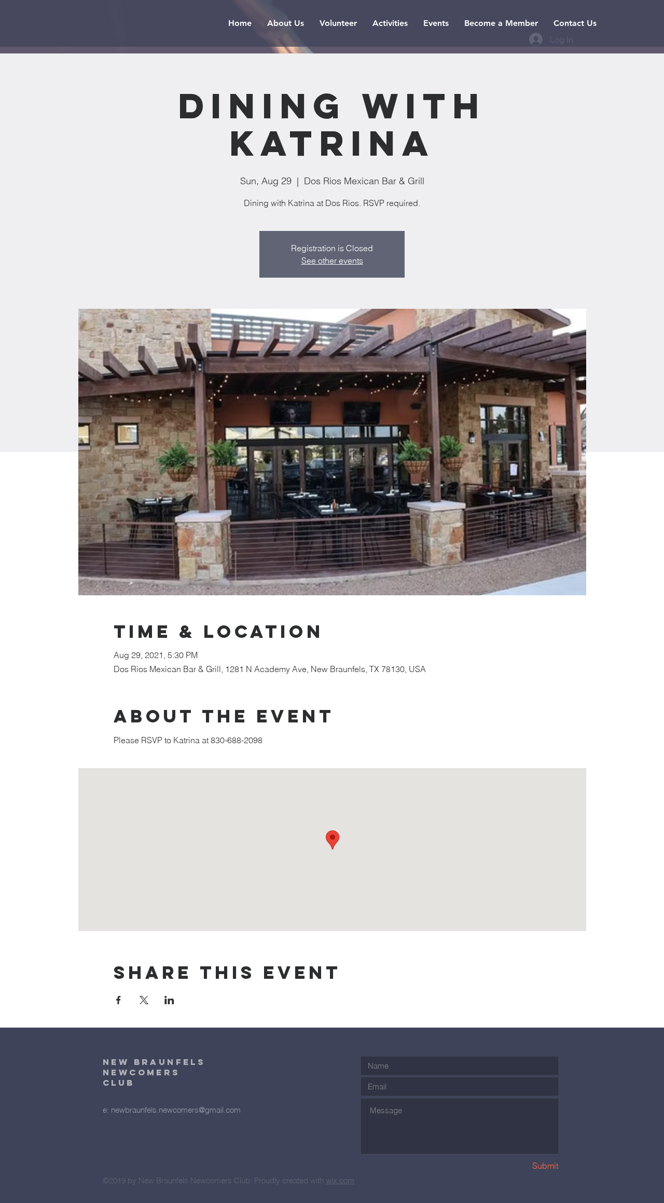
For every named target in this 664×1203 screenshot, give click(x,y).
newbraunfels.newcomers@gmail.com (176, 1110)
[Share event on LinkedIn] (169, 1000)
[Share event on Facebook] (118, 1000)
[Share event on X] (144, 1000)
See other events (332, 260)
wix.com (340, 1180)
